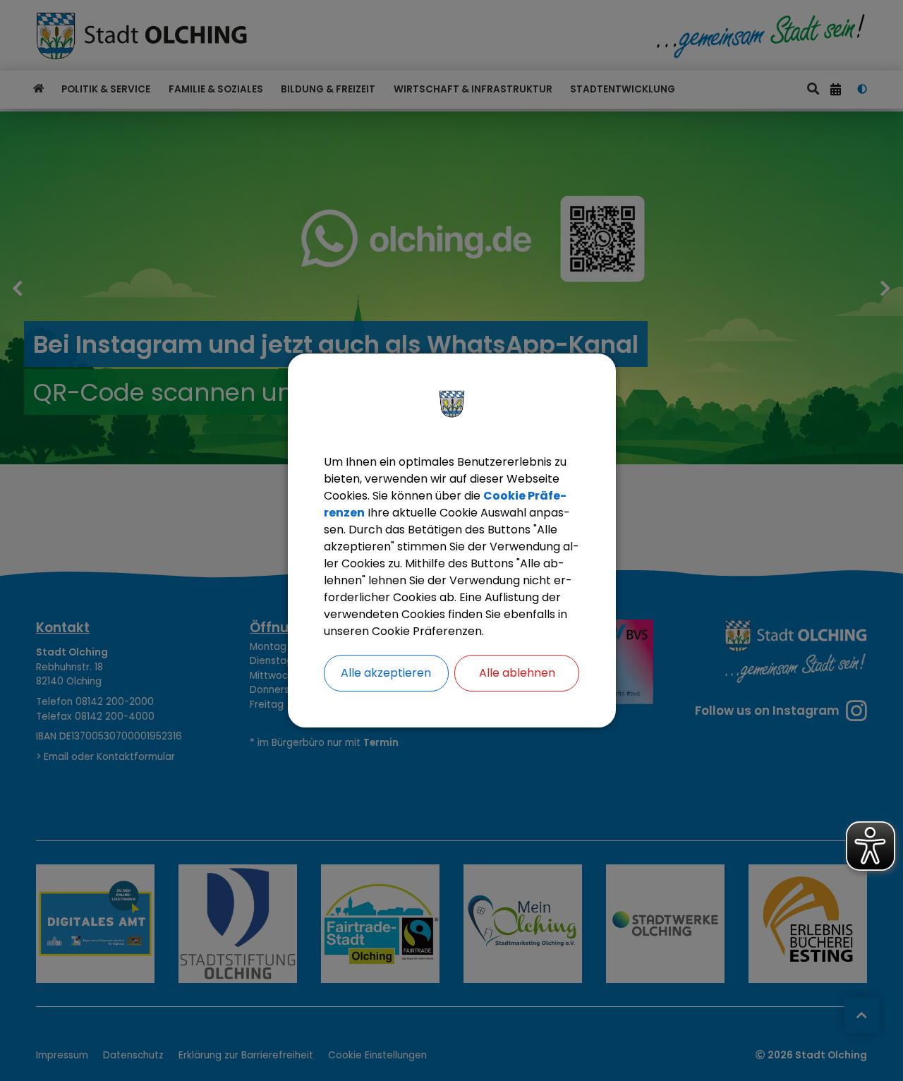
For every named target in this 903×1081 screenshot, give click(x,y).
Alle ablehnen (517, 673)
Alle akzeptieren (386, 673)
